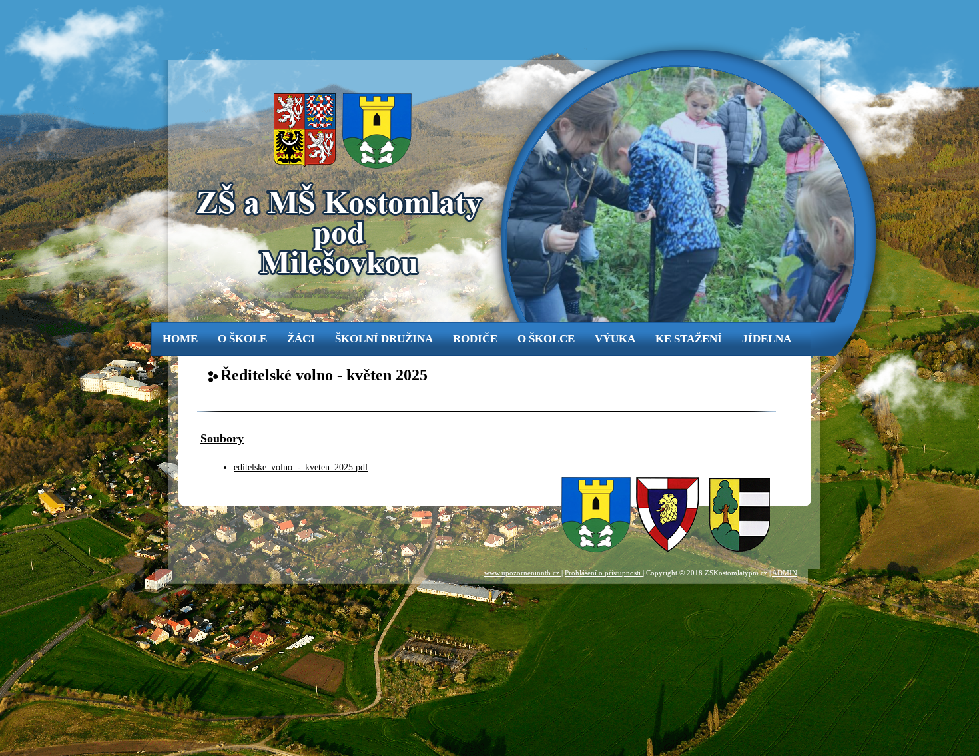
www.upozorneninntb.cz (522, 573)
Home (180, 338)
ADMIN (784, 573)
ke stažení (688, 338)
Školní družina (384, 338)
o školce (546, 338)
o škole (242, 338)
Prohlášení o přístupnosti (604, 573)
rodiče (475, 338)
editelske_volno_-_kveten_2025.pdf (301, 467)
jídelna (766, 338)
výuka (615, 338)
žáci (301, 338)
